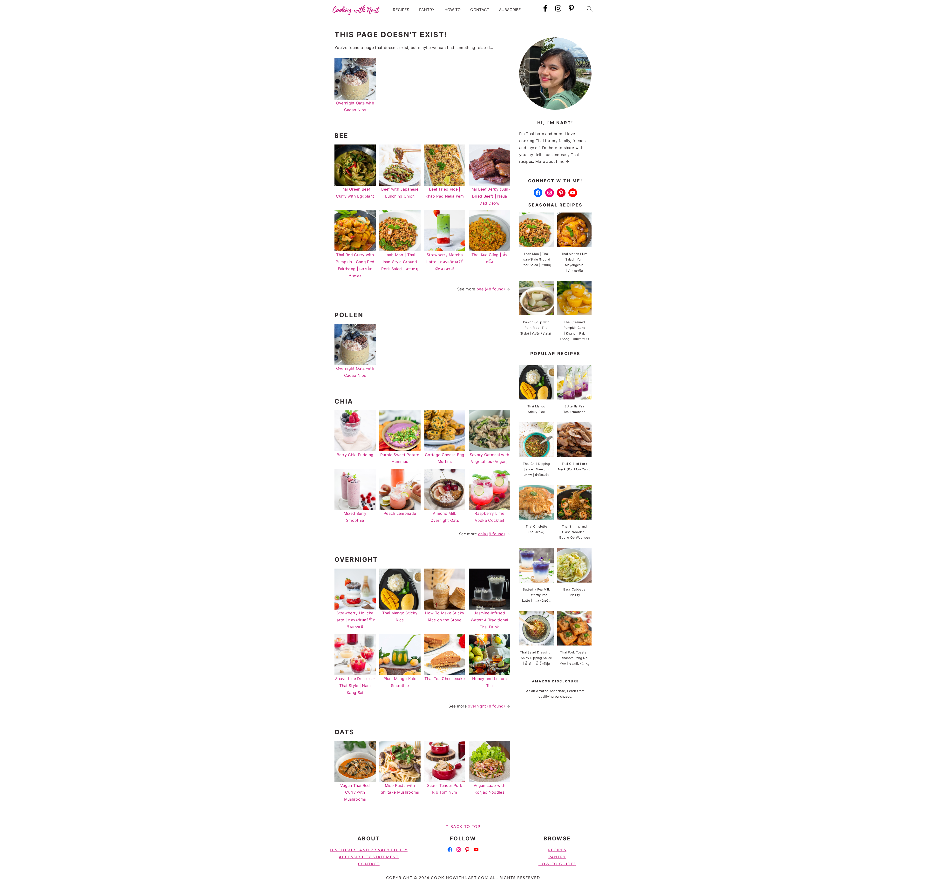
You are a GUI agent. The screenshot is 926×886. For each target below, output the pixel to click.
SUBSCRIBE (510, 9)
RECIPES (401, 9)
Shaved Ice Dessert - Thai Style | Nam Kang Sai (355, 685)
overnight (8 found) (486, 706)
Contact (369, 864)
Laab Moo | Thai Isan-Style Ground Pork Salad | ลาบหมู (399, 261)
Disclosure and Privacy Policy (369, 850)
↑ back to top (463, 827)
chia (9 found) (491, 533)
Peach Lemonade (400, 513)
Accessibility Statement (369, 857)
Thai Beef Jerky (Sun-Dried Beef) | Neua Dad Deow (489, 196)
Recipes (557, 850)
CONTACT (479, 9)
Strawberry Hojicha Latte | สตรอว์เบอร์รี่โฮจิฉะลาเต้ (354, 620)
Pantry (557, 857)
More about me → (552, 161)
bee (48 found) (491, 289)
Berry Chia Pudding (355, 454)
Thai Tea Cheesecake (444, 678)
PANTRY (427, 9)
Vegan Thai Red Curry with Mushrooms (355, 792)
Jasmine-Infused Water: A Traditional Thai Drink (489, 620)
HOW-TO (452, 9)
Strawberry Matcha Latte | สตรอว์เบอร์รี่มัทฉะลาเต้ (444, 261)
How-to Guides (557, 864)
